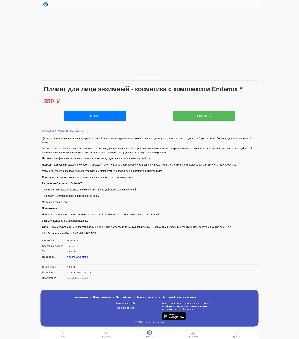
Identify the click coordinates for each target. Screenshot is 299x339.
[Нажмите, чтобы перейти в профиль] (69, 260)
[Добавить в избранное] (243, 4)
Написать (95, 115)
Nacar (140, 322)
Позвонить (204, 115)
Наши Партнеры (125, 308)
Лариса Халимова (77, 257)
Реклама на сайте (126, 303)
